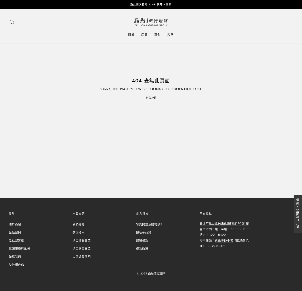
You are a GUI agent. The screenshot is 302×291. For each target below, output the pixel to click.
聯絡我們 (15, 257)
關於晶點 (15, 224)
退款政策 (142, 248)
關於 (131, 35)
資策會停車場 (224, 240)
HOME (151, 97)
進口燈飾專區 (82, 240)
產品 (144, 35)
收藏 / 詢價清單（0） (298, 214)
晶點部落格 (16, 240)
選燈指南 (79, 232)
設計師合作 (16, 265)
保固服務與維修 (19, 248)
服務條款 (142, 240)
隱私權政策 (143, 232)
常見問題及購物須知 (150, 224)
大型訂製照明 (82, 257)
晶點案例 (15, 232)
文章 (170, 35)
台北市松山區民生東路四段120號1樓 (224, 223)
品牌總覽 (79, 224)
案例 (157, 35)
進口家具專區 (82, 248)
